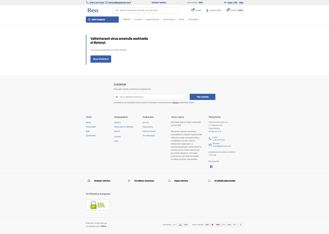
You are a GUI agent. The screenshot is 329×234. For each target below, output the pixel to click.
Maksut (117, 131)
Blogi (241, 2)
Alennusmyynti (169, 19)
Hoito (116, 141)
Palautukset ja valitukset (124, 127)
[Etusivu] (93, 10)
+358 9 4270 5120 (96, 2)
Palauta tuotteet (149, 131)
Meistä (181, 19)
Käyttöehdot (91, 135)
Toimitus (117, 122)
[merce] (103, 226)
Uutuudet (138, 19)
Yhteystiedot (193, 19)
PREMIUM (126, 19)
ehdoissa (175, 102)
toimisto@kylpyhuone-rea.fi (120, 2)
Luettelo (117, 136)
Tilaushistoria (148, 127)
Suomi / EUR (232, 2)
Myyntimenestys (152, 19)
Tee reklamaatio (149, 135)
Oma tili (145, 122)
